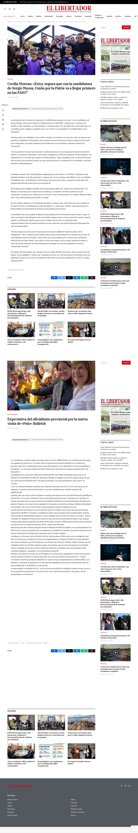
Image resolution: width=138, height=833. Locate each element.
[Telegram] (3, 124)
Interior (68, 16)
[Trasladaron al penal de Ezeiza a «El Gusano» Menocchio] (115, 235)
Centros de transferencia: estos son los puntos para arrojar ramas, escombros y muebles (114, 283)
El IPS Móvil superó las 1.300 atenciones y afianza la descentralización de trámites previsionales (19, 314)
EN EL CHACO (108, 82)
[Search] (135, 16)
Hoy (23, 643)
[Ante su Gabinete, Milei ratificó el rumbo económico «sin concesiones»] (21, 329)
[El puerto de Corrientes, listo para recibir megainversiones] (81, 301)
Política (38, 16)
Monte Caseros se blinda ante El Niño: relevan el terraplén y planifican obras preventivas (113, 149)
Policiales (78, 16)
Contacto (127, 16)
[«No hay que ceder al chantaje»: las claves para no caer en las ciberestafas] (115, 166)
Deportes (88, 16)
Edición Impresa (12, 414)
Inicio (23, 16)
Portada (9, 21)
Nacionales (49, 16)
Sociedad (59, 16)
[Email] (3, 120)
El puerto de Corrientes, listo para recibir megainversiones (80, 312)
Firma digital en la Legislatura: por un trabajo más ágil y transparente (50, 342)
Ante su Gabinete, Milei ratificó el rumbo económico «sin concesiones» (21, 342)
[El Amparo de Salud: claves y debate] (81, 329)
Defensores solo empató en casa (111, 108)
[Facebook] (3, 110)
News (46, 643)
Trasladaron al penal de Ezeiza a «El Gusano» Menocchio (39, 2)
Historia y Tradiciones (99, 16)
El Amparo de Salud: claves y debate (79, 341)
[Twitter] (3, 115)
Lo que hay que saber (15, 270)
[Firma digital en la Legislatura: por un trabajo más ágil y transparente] (51, 329)
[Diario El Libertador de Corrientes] (69, 9)
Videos (30, 16)
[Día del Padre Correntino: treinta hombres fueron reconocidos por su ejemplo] (51, 301)
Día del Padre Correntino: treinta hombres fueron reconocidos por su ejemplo (51, 313)
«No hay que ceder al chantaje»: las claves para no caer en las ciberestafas (114, 183)
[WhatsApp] (3, 129)
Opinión (109, 16)
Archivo (118, 16)
